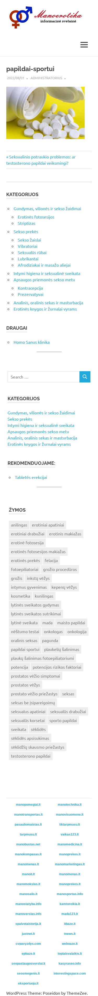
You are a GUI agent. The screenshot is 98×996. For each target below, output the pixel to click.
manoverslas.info (28, 914)
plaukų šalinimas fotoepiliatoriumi (42, 658)
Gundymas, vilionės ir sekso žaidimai (47, 208)
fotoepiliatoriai (24, 569)
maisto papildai (71, 622)
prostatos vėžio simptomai (35, 675)
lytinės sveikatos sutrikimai (36, 613)
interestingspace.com (70, 973)
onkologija (77, 631)
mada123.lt (69, 914)
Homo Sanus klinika (32, 342)
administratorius (46, 78)
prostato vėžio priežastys (34, 693)
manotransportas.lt (28, 814)
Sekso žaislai (29, 239)
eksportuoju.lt (28, 983)
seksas (68, 693)
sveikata (18, 729)
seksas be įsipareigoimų (33, 702)
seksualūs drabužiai (68, 711)
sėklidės (38, 729)
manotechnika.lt (70, 804)
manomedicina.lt (69, 844)
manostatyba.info (28, 904)
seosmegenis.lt (28, 973)
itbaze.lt (70, 924)
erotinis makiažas (65, 533)
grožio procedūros (60, 569)
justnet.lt (28, 934)
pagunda (50, 640)
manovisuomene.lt (69, 814)
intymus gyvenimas (29, 586)
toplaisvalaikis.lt (70, 953)
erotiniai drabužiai (27, 533)
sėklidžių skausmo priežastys (37, 746)
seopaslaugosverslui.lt (28, 963)
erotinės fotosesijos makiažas (38, 551)
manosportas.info (70, 894)
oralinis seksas (24, 640)
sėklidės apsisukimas (30, 738)
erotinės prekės (25, 560)
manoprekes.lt (69, 854)
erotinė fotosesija (27, 542)
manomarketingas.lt (70, 864)
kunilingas (44, 595)
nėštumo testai (25, 631)
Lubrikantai (28, 258)
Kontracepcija (30, 287)
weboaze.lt (70, 944)
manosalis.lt (28, 894)
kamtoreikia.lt (70, 904)
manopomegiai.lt (28, 804)
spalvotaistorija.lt (28, 924)
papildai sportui (25, 649)
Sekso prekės (26, 231)
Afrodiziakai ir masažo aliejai (44, 264)
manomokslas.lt (28, 884)
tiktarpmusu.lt (69, 824)
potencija (19, 666)
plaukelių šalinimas (61, 649)
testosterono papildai (30, 755)
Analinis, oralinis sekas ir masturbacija (48, 302)
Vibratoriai (27, 246)
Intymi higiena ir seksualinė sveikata (47, 273)
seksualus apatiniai (28, 711)
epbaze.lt (28, 953)
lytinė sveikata (24, 622)
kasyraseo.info (70, 963)
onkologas (53, 631)
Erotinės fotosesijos (36, 216)
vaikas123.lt (70, 834)
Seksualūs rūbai (32, 252)
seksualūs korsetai (28, 720)
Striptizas (26, 223)
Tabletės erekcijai (31, 477)
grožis (16, 578)
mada (47, 622)
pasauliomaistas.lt (28, 824)
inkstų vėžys (38, 578)
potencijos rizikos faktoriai (57, 666)
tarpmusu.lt (28, 834)
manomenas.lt (28, 864)
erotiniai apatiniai (48, 524)
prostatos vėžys (25, 684)
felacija (51, 560)
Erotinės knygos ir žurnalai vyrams (45, 308)
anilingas (19, 524)
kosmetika (20, 595)
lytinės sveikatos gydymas (35, 604)
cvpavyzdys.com (28, 944)
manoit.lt (28, 874)
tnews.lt (70, 934)
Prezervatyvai (30, 294)
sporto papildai (63, 720)
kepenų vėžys (64, 586)
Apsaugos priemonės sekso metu (44, 279)
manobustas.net (28, 844)
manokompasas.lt (28, 854)
